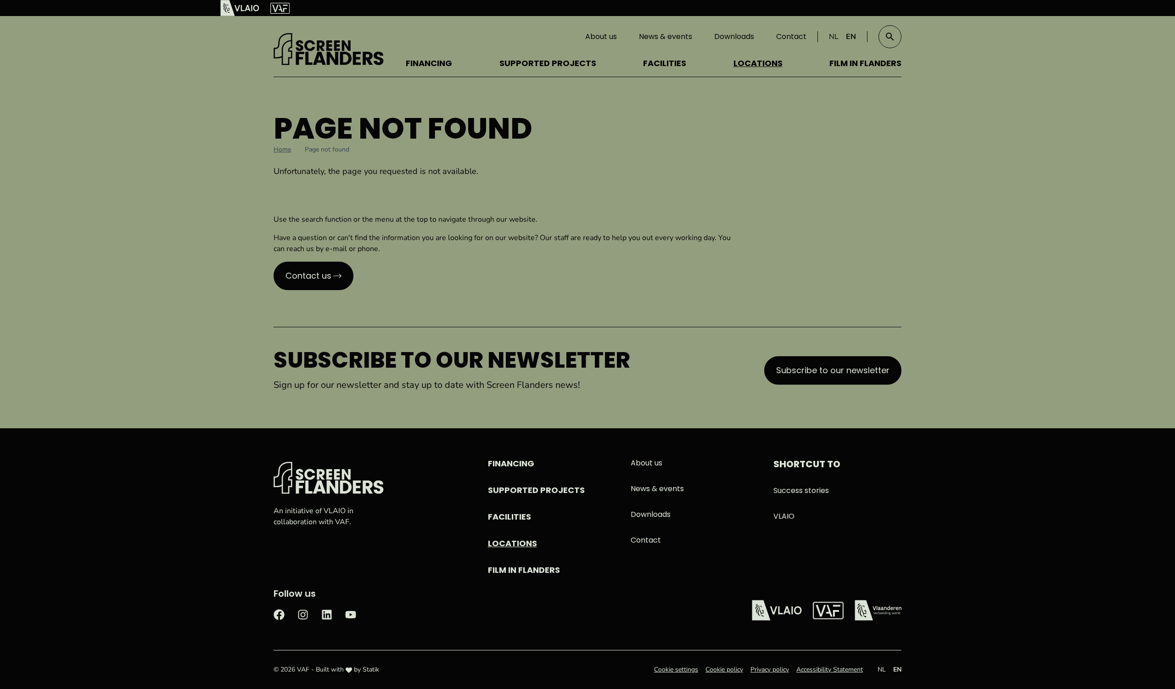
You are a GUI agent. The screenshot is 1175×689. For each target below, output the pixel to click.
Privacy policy (769, 669)
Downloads (734, 36)
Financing (429, 63)
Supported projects (547, 63)
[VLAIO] (239, 8)
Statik (371, 669)
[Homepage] (329, 49)
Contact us (308, 275)
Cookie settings (676, 669)
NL (834, 37)
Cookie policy (724, 669)
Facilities (664, 63)
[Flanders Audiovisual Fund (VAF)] (280, 8)
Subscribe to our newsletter (833, 370)
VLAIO (784, 516)
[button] (889, 36)
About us (601, 36)
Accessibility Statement (829, 669)
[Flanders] (878, 610)
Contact (791, 36)
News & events (665, 36)
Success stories (801, 490)
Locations (758, 63)
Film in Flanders (865, 63)
